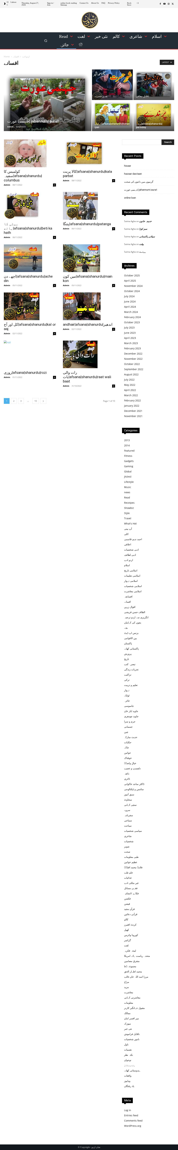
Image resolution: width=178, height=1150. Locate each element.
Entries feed (131, 1115)
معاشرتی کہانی (132, 997)
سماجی (128, 820)
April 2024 (130, 306)
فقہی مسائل (130, 888)
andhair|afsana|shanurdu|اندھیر (87, 324)
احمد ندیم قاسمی (133, 539)
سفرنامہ (128, 815)
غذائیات (128, 877)
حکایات (127, 742)
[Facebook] (160, 4)
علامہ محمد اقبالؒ (133, 867)
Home (7, 56)
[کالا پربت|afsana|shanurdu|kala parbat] (89, 153)
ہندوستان (129, 1065)
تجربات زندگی (131, 669)
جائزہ (127, 700)
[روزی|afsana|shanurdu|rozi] (30, 354)
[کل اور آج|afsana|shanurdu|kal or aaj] (30, 306)
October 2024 (132, 291)
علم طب (128, 872)
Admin (10, 126)
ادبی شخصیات (131, 549)
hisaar (127, 165)
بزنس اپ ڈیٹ (131, 633)
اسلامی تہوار (131, 580)
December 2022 (133, 353)
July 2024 (129, 296)
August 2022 (131, 374)
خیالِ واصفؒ (130, 763)
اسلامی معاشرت (132, 591)
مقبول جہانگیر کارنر (134, 1008)
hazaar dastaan (133, 173)
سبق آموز (129, 794)
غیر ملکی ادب (131, 883)
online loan (130, 197)
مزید (126, 987)
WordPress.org (132, 1125)
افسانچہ (128, 596)
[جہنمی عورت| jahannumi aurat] (47, 107)
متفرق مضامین (132, 961)
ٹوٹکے (127, 695)
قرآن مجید (129, 909)
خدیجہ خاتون (145, 221)
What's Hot (130, 523)
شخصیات (129, 841)
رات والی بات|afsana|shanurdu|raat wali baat (87, 376)
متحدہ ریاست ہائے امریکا (137, 955)
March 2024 (131, 312)
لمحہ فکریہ (130, 950)
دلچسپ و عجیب (132, 768)
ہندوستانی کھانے (132, 1070)
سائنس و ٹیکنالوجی (134, 789)
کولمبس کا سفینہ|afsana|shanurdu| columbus (23, 175)
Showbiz (129, 508)
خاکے (126, 747)
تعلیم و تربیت (131, 685)
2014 (127, 445)
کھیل (126, 929)
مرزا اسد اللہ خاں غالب (136, 976)
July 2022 (129, 379)
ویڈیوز (127, 1080)
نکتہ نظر (128, 1054)
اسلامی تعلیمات (132, 575)
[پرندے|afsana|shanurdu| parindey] (153, 115)
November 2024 (133, 286)
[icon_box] (133, 4)
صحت (127, 851)
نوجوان (127, 1060)
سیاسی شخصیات (133, 830)
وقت (141, 244)
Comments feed (133, 1120)
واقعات (127, 1075)
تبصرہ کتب (129, 664)
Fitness (128, 455)
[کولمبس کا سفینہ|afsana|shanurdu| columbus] (30, 153)
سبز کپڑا (143, 228)
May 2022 (129, 384)
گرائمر (127, 940)
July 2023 (129, 327)
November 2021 (133, 416)
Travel (127, 518)
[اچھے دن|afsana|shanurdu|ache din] (30, 258)
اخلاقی (127, 544)
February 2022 (132, 400)
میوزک (127, 1023)
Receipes (129, 502)
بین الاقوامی (130, 638)
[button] (46, 41)
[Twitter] (173, 4)
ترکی (127, 679)
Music (127, 487)
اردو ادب (26, 56)
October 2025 (132, 275)
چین (126, 732)
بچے (126, 627)
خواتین (127, 752)
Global (128, 471)
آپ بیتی (128, 528)
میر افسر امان (131, 1018)
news (127, 492)
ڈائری (127, 778)
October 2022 (132, 364)
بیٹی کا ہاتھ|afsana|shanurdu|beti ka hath (28, 228)
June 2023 (130, 332)
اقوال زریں (129, 607)
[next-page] (43, 401)
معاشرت (128, 992)
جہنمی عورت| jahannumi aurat (140, 189)
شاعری (128, 836)
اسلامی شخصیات (133, 586)
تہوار (126, 690)
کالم (126, 919)
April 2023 (130, 338)
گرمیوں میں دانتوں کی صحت (138, 181)
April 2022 (130, 390)
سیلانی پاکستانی (147, 236)
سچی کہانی (130, 804)
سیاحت (128, 825)
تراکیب (127, 674)
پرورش (128, 653)
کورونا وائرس (131, 935)
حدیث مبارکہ (130, 737)
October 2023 (132, 322)
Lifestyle (129, 482)
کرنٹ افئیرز (130, 924)
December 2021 (133, 410)
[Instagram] (169, 4)
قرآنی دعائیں (130, 914)
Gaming (128, 466)
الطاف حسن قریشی (134, 612)
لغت (126, 945)
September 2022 (133, 369)
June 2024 (130, 301)
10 (35, 400)
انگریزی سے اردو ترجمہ (136, 617)
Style (127, 513)
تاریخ (126, 659)
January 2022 (131, 405)
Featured (129, 450)
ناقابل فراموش (132, 1034)
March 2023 (131, 343)
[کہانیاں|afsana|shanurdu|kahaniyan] (112, 114)
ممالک (127, 1013)
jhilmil (127, 476)
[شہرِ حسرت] (112, 85)
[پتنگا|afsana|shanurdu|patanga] (89, 206)
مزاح (126, 982)
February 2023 (132, 348)
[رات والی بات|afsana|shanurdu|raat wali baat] (89, 354)
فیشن (127, 903)
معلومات (128, 1002)
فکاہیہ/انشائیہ (131, 893)
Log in (127, 1110)
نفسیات (128, 1049)
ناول (126, 1044)
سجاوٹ (128, 799)
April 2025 (130, 280)
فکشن (127, 898)
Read (127, 497)
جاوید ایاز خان (131, 711)
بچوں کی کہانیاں (132, 622)
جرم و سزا (129, 721)
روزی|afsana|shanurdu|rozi (25, 372)
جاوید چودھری (131, 716)
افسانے (127, 601)
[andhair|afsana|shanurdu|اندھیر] (89, 306)
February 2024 (132, 317)
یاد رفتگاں (129, 1086)
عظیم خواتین (130, 862)
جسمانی (128, 726)
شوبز (127, 846)
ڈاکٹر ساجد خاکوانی (134, 784)
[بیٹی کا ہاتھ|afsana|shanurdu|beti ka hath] (30, 206)
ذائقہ (126, 773)
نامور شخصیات (131, 1039)
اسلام (127, 565)
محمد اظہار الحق (133, 971)
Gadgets (129, 461)
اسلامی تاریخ (130, 570)
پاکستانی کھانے (131, 648)
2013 (127, 440)
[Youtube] (164, 4)
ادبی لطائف (130, 554)
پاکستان (128, 643)
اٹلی (126, 534)
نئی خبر (128, 1028)
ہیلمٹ (142, 251)
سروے (127, 810)
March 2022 (131, 395)
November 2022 (133, 358)
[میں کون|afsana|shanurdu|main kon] (89, 258)
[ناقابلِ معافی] (153, 84)
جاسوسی (129, 705)
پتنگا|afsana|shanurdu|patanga (87, 224)
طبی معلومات (131, 857)
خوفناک (128, 758)
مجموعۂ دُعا (130, 966)
